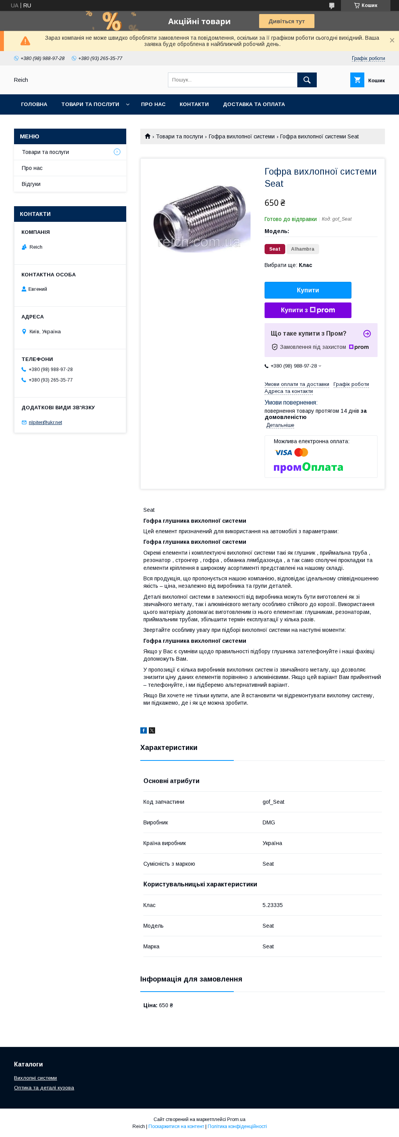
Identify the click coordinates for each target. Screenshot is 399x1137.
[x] (152, 732)
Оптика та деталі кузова (44, 1088)
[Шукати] (307, 79)
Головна (34, 104)
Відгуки (31, 184)
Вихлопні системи (35, 1078)
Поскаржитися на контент (176, 1126)
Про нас (153, 104)
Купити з (294, 310)
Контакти (194, 104)
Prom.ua (236, 1119)
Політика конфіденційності (237, 1126)
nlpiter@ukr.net (45, 422)
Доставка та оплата (254, 104)
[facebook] (143, 732)
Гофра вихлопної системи (242, 136)
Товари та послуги (90, 104)
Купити (308, 290)
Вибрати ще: (288, 265)
